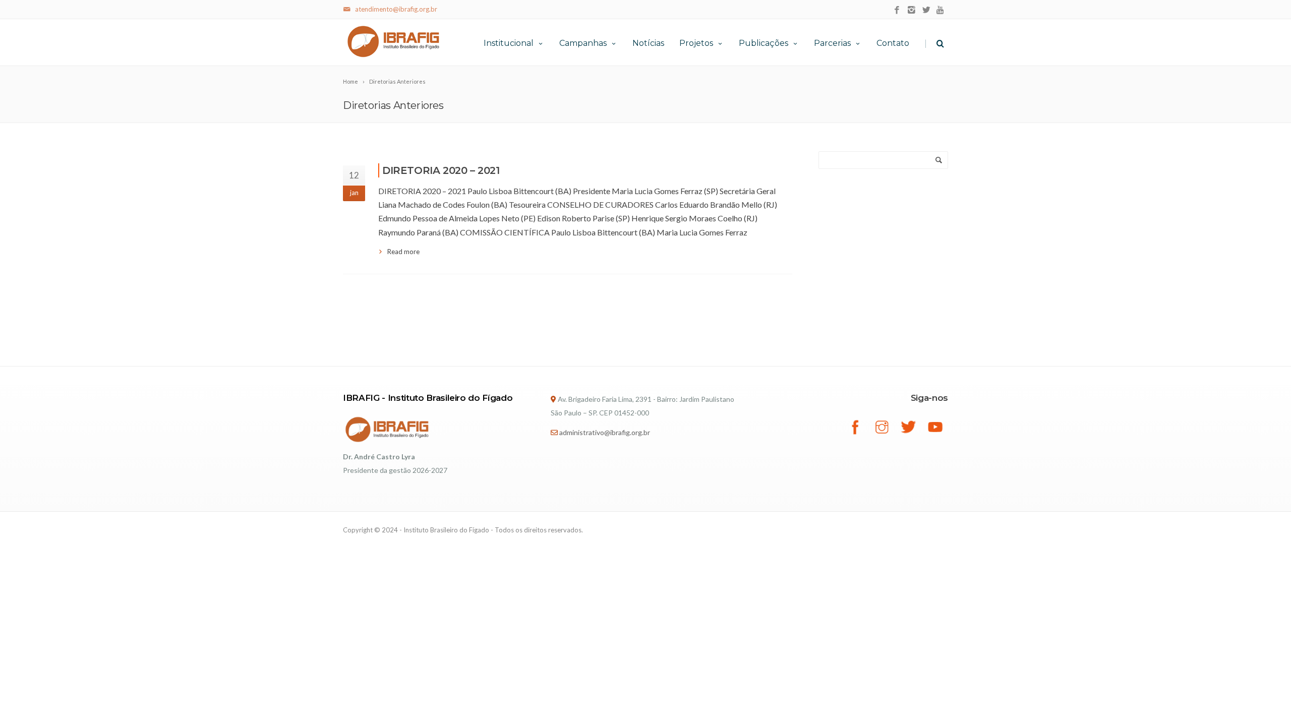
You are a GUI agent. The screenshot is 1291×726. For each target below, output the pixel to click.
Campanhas (583, 43)
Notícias (648, 43)
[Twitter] (926, 10)
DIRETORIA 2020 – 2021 (441, 170)
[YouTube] (940, 10)
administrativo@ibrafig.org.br (604, 432)
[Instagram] (911, 10)
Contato (892, 43)
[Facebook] (897, 10)
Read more (403, 252)
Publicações (763, 43)
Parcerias (832, 43)
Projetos (696, 43)
